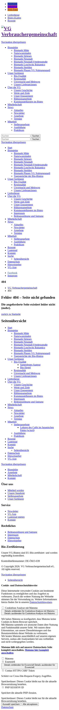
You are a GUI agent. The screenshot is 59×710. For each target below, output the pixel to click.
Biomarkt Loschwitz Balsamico (29, 167)
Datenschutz (14, 261)
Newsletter (19, 227)
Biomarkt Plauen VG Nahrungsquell (32, 173)
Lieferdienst (13, 193)
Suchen (35, 136)
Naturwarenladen (22, 156)
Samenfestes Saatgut (30, 364)
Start (10, 147)
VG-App (12, 267)
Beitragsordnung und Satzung (28, 216)
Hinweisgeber (14, 264)
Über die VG (14, 196)
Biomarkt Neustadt (23, 162)
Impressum (19, 213)
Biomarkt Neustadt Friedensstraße (31, 164)
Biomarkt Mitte (21, 153)
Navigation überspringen (13, 42)
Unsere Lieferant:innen (25, 190)
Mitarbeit (12, 236)
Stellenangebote (22, 239)
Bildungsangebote (23, 207)
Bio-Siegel (25, 367)
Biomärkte (13, 150)
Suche (11, 256)
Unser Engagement (23, 204)
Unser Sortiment (16, 179)
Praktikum (19, 244)
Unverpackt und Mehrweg (27, 187)
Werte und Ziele (22, 201)
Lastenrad (12, 250)
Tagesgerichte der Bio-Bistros (28, 176)
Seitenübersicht (21, 258)
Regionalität (20, 184)
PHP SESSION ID (14, 687)
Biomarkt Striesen (23, 159)
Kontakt (12, 253)
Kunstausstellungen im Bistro (28, 210)
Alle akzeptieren (30, 704)
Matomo (9, 658)
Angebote (19, 230)
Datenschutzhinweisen (41, 602)
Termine (18, 233)
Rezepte (12, 247)
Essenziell (10, 661)
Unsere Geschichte (23, 199)
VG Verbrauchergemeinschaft (22, 287)
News (10, 221)
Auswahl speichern (11, 704)
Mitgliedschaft (15, 219)
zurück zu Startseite (11, 314)
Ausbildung (19, 241)
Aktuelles (18, 224)
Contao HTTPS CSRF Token (20, 670)
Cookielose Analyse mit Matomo (21, 608)
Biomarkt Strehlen (23, 170)
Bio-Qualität (20, 181)
